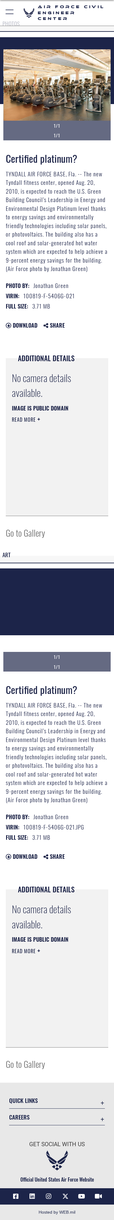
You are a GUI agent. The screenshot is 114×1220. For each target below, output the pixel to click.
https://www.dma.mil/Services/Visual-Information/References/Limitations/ (49, 496)
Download (24, 325)
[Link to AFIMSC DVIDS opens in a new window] (98, 1196)
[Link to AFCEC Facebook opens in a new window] (15, 1196)
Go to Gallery (25, 532)
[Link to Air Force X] (65, 1196)
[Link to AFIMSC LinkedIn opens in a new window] (32, 1196)
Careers (19, 1117)
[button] (10, 13)
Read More (24, 419)
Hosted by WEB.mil (57, 1212)
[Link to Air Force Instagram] (48, 1196)
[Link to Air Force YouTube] (81, 1196)
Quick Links (23, 1100)
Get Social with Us (57, 1144)
